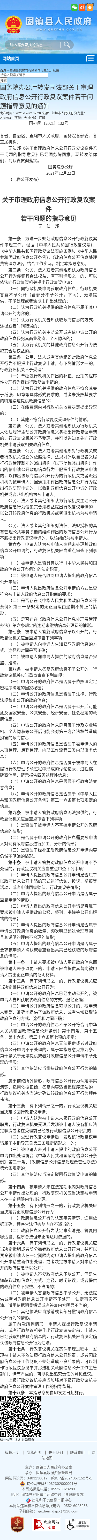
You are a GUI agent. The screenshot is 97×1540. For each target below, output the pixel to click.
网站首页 (11, 58)
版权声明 (12, 1452)
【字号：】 (25, 118)
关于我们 (56, 1452)
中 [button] (29, 118)
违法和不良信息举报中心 (51, 1500)
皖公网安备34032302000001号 (51, 1484)
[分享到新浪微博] (82, 7)
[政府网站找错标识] (46, 1524)
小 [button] (33, 118)
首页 (3, 70)
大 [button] (25, 118)
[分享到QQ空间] (90, 7)
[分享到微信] (74, 7)
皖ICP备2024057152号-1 (71, 1478)
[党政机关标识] (17, 1524)
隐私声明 (34, 1452)
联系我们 (78, 1452)
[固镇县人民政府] (48, 24)
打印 (42, 118)
